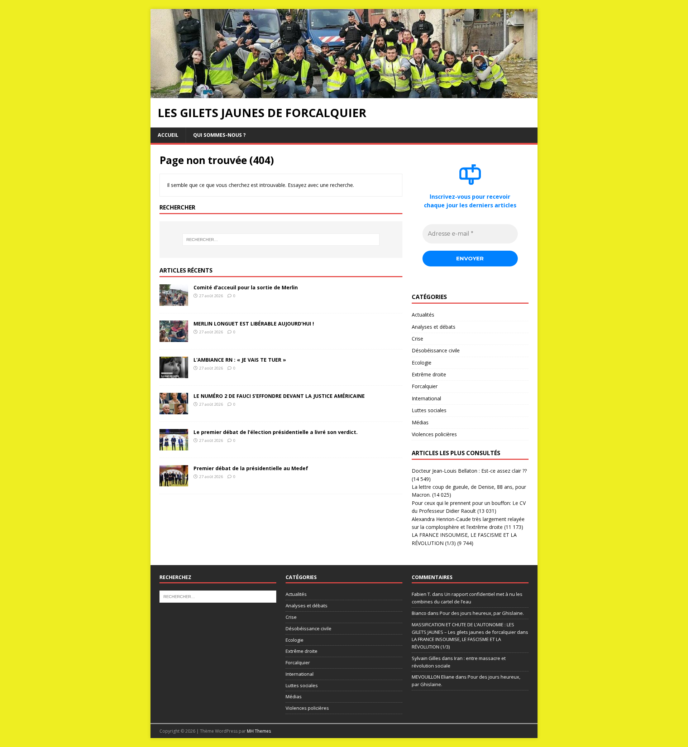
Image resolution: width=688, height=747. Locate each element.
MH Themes (259, 731)
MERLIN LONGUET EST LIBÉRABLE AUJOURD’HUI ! (254, 323)
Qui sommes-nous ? (219, 134)
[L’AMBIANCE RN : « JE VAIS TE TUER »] (173, 373)
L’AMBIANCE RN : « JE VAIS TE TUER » (240, 359)
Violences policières (434, 434)
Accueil (168, 134)
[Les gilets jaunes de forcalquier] (344, 94)
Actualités (423, 314)
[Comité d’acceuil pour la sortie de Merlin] (173, 301)
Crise (417, 338)
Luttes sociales (429, 410)
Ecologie (421, 362)
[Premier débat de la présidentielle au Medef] (173, 482)
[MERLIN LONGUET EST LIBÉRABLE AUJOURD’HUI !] (173, 337)
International (426, 398)
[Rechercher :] (281, 239)
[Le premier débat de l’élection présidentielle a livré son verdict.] (173, 446)
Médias (420, 422)
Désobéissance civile (436, 350)
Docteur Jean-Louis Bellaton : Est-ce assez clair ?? (469, 470)
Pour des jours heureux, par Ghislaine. (482, 613)
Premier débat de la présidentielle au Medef (251, 468)
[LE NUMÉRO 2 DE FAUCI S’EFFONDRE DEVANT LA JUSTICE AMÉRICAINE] (173, 409)
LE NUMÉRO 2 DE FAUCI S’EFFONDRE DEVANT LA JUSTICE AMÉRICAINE (279, 395)
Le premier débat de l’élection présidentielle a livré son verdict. (276, 432)
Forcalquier (425, 386)
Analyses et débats (433, 326)
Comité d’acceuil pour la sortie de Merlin (246, 287)
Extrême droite (429, 374)
